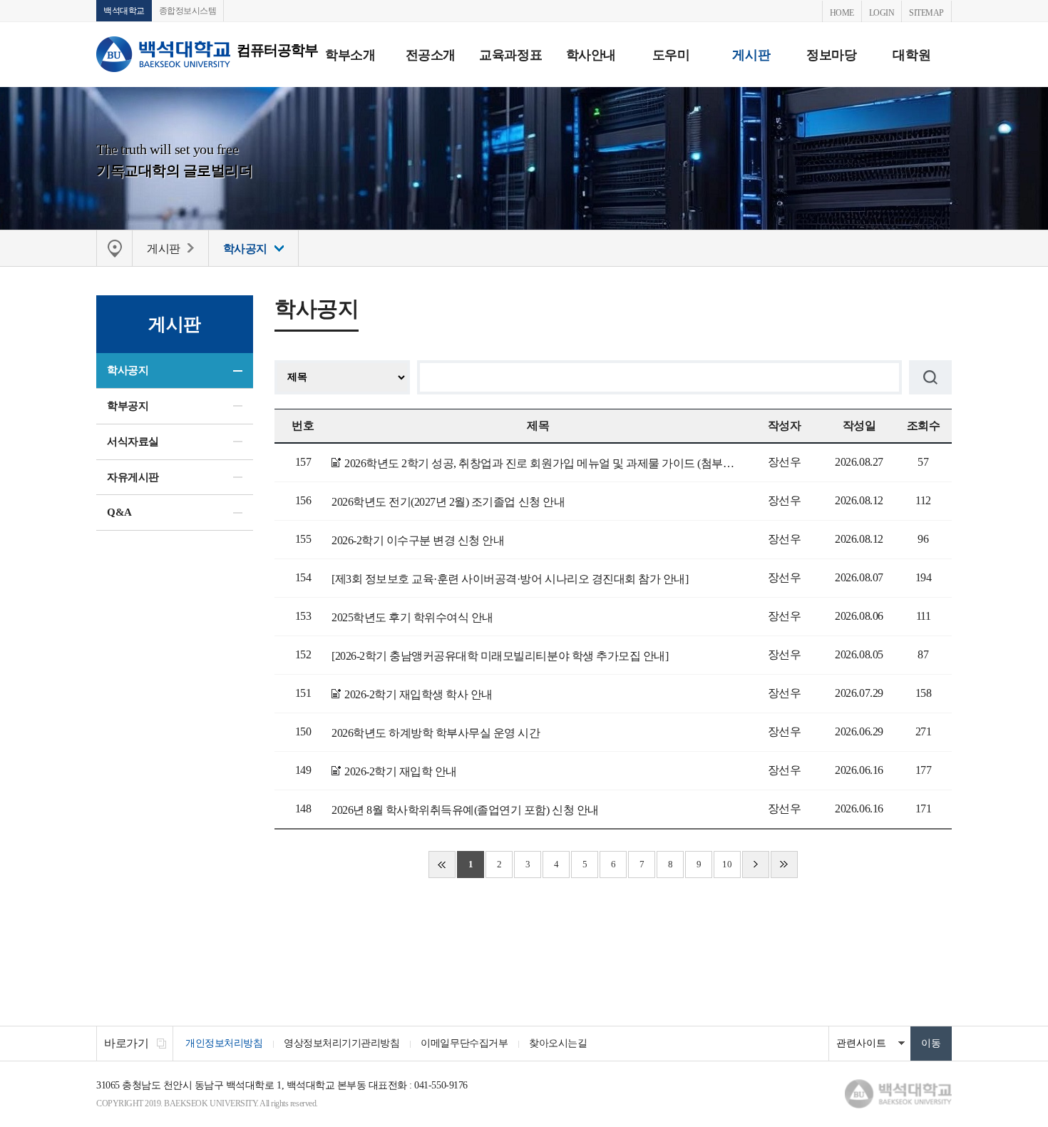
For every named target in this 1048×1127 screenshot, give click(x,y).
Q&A (119, 512)
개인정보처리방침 (223, 1043)
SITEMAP (926, 13)
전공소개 (431, 55)
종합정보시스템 (188, 11)
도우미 (671, 55)
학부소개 (350, 55)
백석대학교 (124, 11)
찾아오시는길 (558, 1043)
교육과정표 (510, 55)
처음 (442, 864)
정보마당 (831, 55)
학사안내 (591, 55)
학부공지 (127, 406)
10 (726, 864)
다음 (755, 864)
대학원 (911, 55)
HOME (842, 13)
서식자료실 (133, 441)
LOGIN (882, 13)
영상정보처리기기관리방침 (341, 1043)
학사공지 (127, 370)
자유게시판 (133, 477)
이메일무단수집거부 (464, 1043)
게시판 (751, 55)
